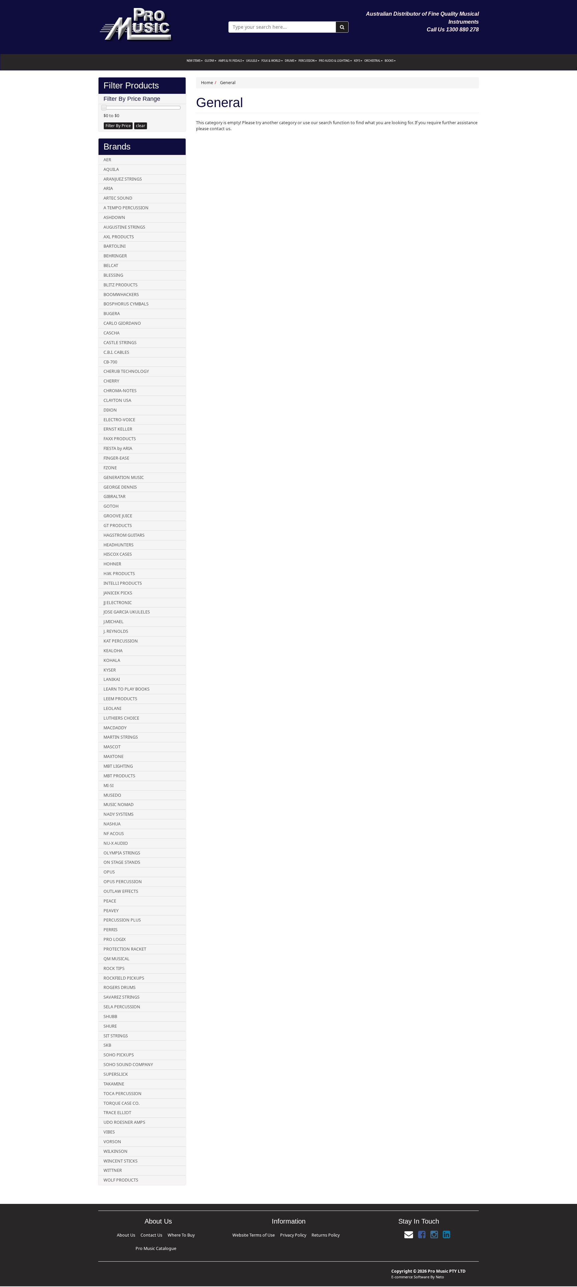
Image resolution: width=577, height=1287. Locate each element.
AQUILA (111, 169)
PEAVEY (111, 911)
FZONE (110, 468)
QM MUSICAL (117, 959)
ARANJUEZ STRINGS (123, 179)
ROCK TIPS (114, 968)
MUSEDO (112, 795)
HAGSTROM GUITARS (124, 535)
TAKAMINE (114, 1084)
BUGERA (112, 313)
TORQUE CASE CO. (122, 1103)
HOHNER (112, 564)
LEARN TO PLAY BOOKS (127, 689)
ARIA (108, 188)
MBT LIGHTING (118, 766)
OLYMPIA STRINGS (122, 853)
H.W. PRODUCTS (119, 573)
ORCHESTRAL (372, 60)
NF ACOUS (114, 833)
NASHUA (112, 824)
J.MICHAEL (114, 621)
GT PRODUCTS (118, 525)
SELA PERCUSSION (122, 1007)
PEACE (110, 901)
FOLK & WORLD (271, 60)
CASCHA (112, 333)
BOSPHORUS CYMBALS (126, 304)
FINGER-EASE (116, 458)
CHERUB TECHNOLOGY (126, 371)
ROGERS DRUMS (120, 987)
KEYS (357, 60)
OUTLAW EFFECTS (121, 891)
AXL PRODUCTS (119, 237)
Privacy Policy (290, 1234)
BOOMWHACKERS (121, 294)
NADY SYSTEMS (119, 814)
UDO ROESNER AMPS (124, 1122)
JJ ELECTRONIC (118, 602)
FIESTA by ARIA (118, 448)
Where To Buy (156, 1234)
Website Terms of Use (266, 1234)
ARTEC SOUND (118, 198)
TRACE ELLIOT (117, 1112)
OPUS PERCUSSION (123, 881)
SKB (107, 1045)
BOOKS (389, 60)
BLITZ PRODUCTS (121, 285)
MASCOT (112, 747)
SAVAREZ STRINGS (122, 997)
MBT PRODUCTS (119, 776)
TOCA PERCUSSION (123, 1093)
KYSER (110, 670)
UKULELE (252, 60)
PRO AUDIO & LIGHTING (334, 60)
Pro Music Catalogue (180, 1234)
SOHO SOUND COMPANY (128, 1064)
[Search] (342, 27)
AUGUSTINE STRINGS (124, 227)
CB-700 (110, 362)
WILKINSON (116, 1151)
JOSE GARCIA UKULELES (127, 612)
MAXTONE (114, 756)
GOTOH (111, 506)
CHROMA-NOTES (120, 391)
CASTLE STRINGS (120, 342)
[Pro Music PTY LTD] (136, 23)
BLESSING (113, 275)
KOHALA (112, 660)
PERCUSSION (307, 60)
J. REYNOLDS (116, 631)
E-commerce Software (410, 1266)
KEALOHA (113, 651)
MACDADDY (115, 728)
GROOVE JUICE (118, 516)
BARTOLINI (115, 246)
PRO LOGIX (115, 939)
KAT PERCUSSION (121, 641)
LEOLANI (112, 708)
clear (140, 125)
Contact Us (139, 1234)
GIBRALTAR (115, 496)
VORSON (112, 1141)
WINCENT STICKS (121, 1161)
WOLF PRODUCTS (121, 1180)
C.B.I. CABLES (116, 352)
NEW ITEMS (194, 60)
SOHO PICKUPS (119, 1055)
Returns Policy (310, 1234)
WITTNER (113, 1170)
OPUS (109, 872)
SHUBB (110, 1016)
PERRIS (111, 930)
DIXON (110, 410)
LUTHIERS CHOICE (121, 718)
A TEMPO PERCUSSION (126, 208)
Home (207, 82)
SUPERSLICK (116, 1074)
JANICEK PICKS (118, 593)
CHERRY (111, 381)
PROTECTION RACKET (125, 949)
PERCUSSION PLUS (122, 920)
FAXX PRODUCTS (120, 439)
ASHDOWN (114, 217)
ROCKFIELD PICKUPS (124, 978)
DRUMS (290, 60)
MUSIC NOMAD (119, 804)
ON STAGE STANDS (122, 862)
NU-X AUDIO (116, 843)
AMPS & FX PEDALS (230, 60)
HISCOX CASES (118, 554)
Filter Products (131, 85)
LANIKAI (112, 679)
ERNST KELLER (118, 429)
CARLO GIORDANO (122, 323)
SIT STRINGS (116, 1036)
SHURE (110, 1026)
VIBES (109, 1132)
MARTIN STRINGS (121, 737)
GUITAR (210, 60)
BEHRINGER (115, 256)
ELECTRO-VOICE (119, 420)
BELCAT (111, 265)
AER (107, 160)
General (227, 82)
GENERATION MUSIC (124, 477)
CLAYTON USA (117, 400)
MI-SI (109, 785)
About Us (125, 1234)
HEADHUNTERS (119, 545)
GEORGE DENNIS (120, 487)
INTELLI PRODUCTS (123, 583)
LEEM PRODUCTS (120, 699)
